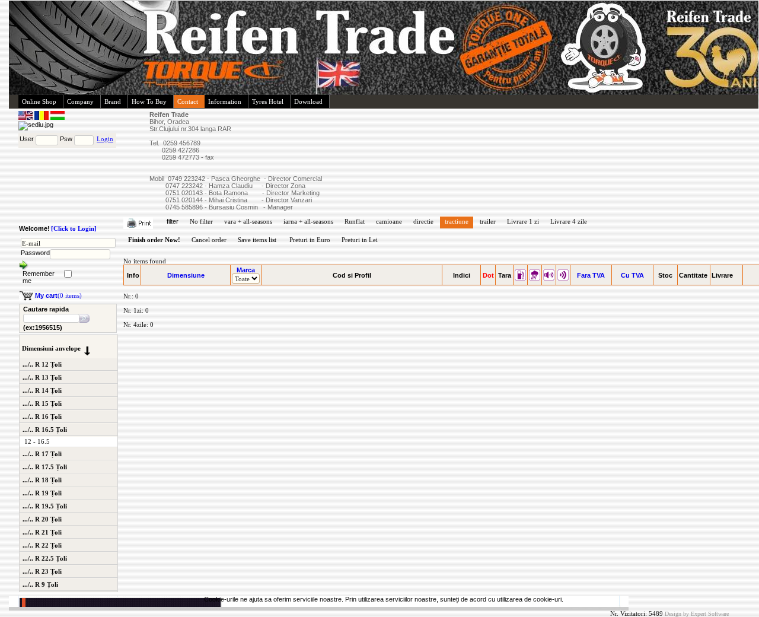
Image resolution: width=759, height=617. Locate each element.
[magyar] (57, 117)
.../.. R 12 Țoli (42, 364)
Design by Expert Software (697, 613)
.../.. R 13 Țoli (42, 377)
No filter (201, 221)
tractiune (456, 221)
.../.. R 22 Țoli (42, 545)
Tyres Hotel (267, 101)
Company (80, 101)
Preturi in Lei (360, 239)
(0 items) (58, 295)
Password (35, 252)
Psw (66, 138)
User (27, 138)
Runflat (355, 221)
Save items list (257, 239)
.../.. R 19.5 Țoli (45, 506)
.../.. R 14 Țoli (42, 390)
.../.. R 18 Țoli (42, 480)
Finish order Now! (154, 239)
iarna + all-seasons (308, 221)
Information (224, 101)
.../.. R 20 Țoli (42, 519)
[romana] (42, 117)
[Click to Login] (74, 228)
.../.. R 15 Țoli (42, 403)
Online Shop (39, 101)
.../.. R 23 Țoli (42, 571)
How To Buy (149, 101)
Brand (112, 101)
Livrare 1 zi (523, 221)
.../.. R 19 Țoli (42, 493)
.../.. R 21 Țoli (42, 532)
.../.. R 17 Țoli (42, 453)
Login (105, 138)
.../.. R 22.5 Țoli (45, 558)
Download (308, 101)
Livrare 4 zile (568, 221)
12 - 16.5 (37, 441)
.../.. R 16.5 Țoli (45, 429)
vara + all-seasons (248, 221)
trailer (488, 221)
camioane (389, 221)
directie (423, 221)
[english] (26, 117)
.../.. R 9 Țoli (40, 584)
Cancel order (209, 239)
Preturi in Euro (309, 239)
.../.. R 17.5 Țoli (45, 466)
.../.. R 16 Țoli (42, 416)
